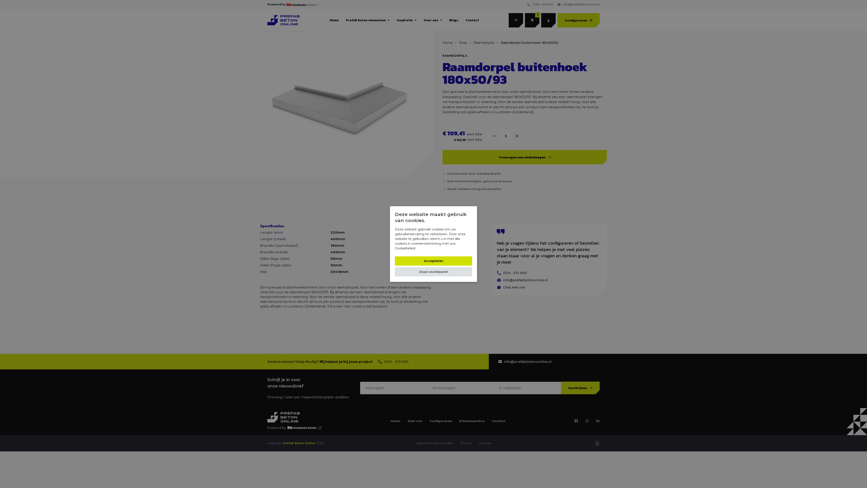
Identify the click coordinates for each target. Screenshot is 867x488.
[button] (433, 272)
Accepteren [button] (433, 261)
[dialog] (433, 244)
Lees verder (426, 248)
